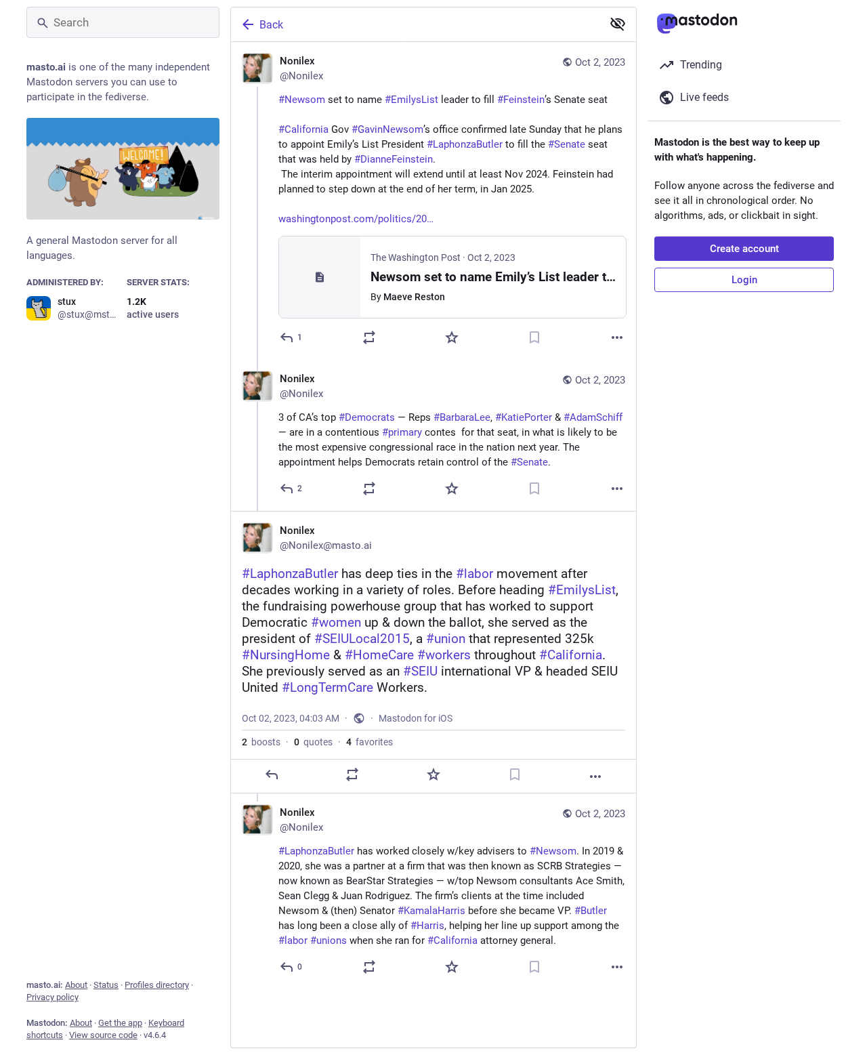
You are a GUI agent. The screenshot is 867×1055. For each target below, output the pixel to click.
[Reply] (271, 774)
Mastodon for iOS (415, 718)
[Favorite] (452, 337)
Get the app (120, 1023)
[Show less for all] (617, 23)
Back (271, 24)
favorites (369, 742)
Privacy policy (52, 997)
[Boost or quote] (369, 337)
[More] (617, 337)
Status (106, 985)
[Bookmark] (534, 337)
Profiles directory (157, 985)
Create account (744, 249)
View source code (103, 1035)
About (76, 985)
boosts (261, 742)
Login (744, 280)
